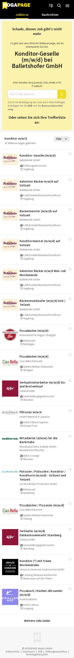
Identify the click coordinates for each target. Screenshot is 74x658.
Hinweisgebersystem (37, 654)
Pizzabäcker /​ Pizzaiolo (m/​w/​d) (42, 505)
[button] (67, 6)
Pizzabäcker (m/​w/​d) (34, 331)
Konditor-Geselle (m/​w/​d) (38, 155)
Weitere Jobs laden (37, 621)
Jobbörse (22, 15)
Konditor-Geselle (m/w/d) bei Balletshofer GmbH (37, 60)
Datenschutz (13, 651)
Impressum (29, 651)
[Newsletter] (51, 6)
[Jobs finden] (59, 6)
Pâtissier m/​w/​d (31, 412)
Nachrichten (50, 15)
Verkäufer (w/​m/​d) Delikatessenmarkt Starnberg (40, 533)
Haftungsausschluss (56, 651)
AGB (30, 105)
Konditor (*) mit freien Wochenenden (35, 563)
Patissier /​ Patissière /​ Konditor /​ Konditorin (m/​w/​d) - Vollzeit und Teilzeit (43, 475)
